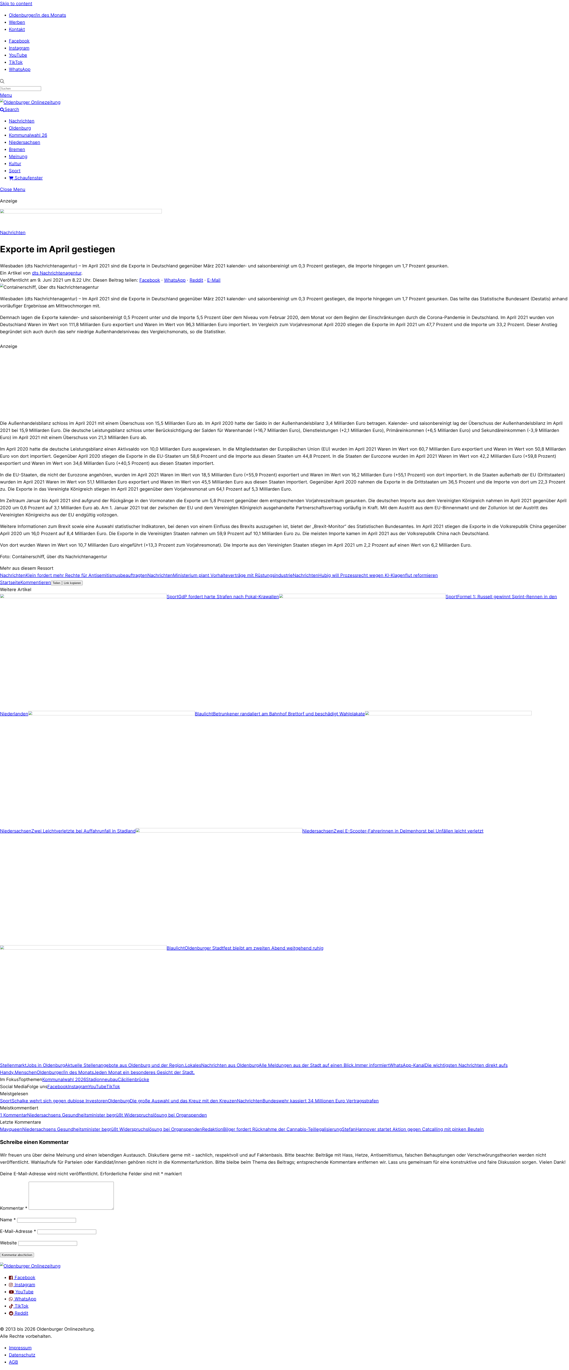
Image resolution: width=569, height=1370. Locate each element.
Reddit (196, 280)
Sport (14, 170)
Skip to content (16, 3)
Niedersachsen (24, 142)
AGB (13, 1362)
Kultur (15, 163)
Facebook (19, 41)
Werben (17, 22)
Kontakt (17, 29)
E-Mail (213, 280)
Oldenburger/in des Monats (37, 15)
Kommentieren (35, 582)
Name (8, 1219)
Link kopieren (72, 583)
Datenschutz (22, 1355)
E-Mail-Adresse (18, 1231)
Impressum (20, 1347)
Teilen (56, 583)
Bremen (17, 149)
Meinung (18, 156)
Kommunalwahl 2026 (64, 1079)
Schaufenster (28, 178)
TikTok (16, 62)
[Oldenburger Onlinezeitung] (30, 1266)
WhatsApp (19, 69)
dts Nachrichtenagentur (56, 273)
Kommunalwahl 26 (28, 135)
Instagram (19, 48)
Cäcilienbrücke (133, 1079)
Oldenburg (20, 128)
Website (8, 1243)
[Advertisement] (284, 384)
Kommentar (13, 1208)
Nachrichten (21, 121)
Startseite (10, 582)
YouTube (18, 55)
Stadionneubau (102, 1079)
